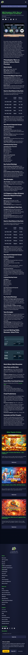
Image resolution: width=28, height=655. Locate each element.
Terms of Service (6, 592)
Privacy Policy (5, 590)
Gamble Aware (5, 623)
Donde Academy (6, 617)
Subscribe (14, 637)
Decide (3, 561)
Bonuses (4, 557)
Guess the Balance (6, 581)
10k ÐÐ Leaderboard (7, 567)
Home (3, 555)
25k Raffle (4, 569)
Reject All (13, 651)
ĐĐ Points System (6, 594)
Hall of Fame (5, 602)
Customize (20, 651)
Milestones (4, 575)
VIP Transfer (5, 559)
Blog (3, 588)
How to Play (5, 619)
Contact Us (4, 611)
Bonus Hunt (4, 583)
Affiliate (4, 596)
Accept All (6, 651)
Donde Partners (6, 621)
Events (3, 604)
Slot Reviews (5, 598)
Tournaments (5, 579)
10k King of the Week (7, 600)
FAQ (3, 613)
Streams (4, 573)
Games (3, 577)
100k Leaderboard (6, 565)
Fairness (4, 615)
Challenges (4, 571)
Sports (3, 563)
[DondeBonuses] (2, 2)
